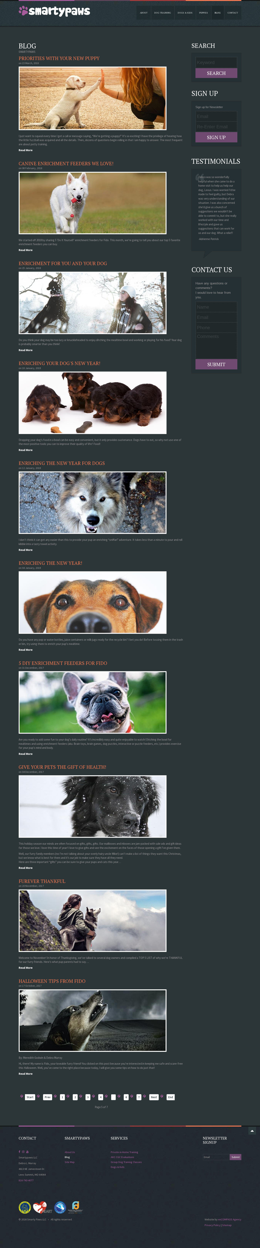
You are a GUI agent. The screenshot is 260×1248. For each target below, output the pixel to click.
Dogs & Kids (185, 12)
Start (30, 1097)
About (144, 12)
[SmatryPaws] (54, 11)
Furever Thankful (42, 881)
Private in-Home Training (124, 1152)
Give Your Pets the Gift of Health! (62, 767)
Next (154, 1097)
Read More (26, 150)
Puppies (203, 12)
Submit (216, 364)
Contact (232, 12)
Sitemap (227, 1225)
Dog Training (162, 12)
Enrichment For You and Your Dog (63, 263)
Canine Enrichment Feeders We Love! (66, 163)
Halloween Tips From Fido (52, 981)
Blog (218, 12)
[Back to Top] (252, 1131)
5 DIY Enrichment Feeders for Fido (63, 663)
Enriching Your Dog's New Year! (59, 363)
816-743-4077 (26, 1180)
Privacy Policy (212, 1225)
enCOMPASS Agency (229, 1219)
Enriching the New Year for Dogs (62, 463)
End (170, 1097)
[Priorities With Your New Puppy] (93, 98)
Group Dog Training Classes (126, 1162)
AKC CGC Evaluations (122, 1157)
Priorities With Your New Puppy (59, 58)
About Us (70, 1152)
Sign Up (216, 137)
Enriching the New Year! (50, 563)
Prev (47, 1097)
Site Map (70, 1162)
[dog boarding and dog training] (93, 202)
